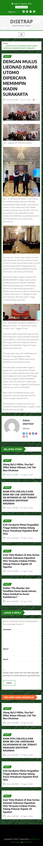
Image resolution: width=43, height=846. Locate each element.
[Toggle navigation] (21, 34)
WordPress (33, 839)
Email (6, 659)
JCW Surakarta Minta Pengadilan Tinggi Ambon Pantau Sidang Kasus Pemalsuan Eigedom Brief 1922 (21, 529)
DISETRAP (21, 21)
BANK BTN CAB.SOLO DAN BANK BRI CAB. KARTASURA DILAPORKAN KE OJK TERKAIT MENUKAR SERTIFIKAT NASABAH (20, 497)
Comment (7, 629)
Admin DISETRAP (13, 100)
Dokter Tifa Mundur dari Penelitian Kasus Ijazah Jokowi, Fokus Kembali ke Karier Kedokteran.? (20, 592)
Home (5, 43)
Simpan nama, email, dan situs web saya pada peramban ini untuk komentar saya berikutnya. (21, 674)
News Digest (16, 842)
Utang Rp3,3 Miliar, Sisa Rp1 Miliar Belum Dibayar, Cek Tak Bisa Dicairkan (19, 467)
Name (6, 649)
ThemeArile (27, 842)
